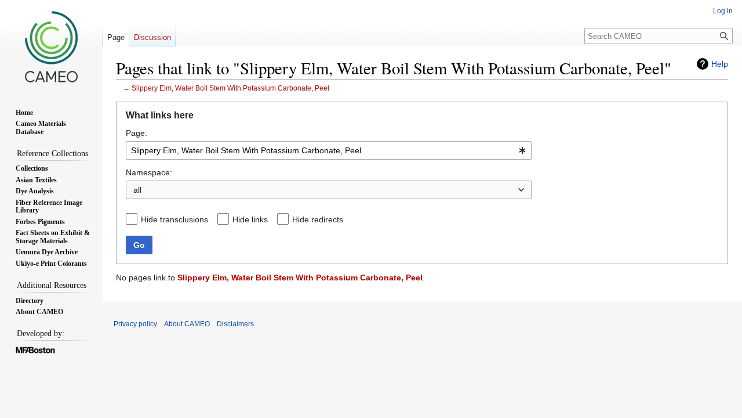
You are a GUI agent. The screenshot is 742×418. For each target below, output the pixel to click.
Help (719, 64)
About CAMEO (187, 324)
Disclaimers (235, 324)
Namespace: (149, 172)
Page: (136, 133)
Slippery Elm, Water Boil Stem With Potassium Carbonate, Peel (230, 88)
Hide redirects (317, 219)
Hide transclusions (174, 219)
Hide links (250, 219)
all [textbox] (137, 189)
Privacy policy (135, 324)
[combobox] (329, 150)
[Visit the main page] (51, 46)
